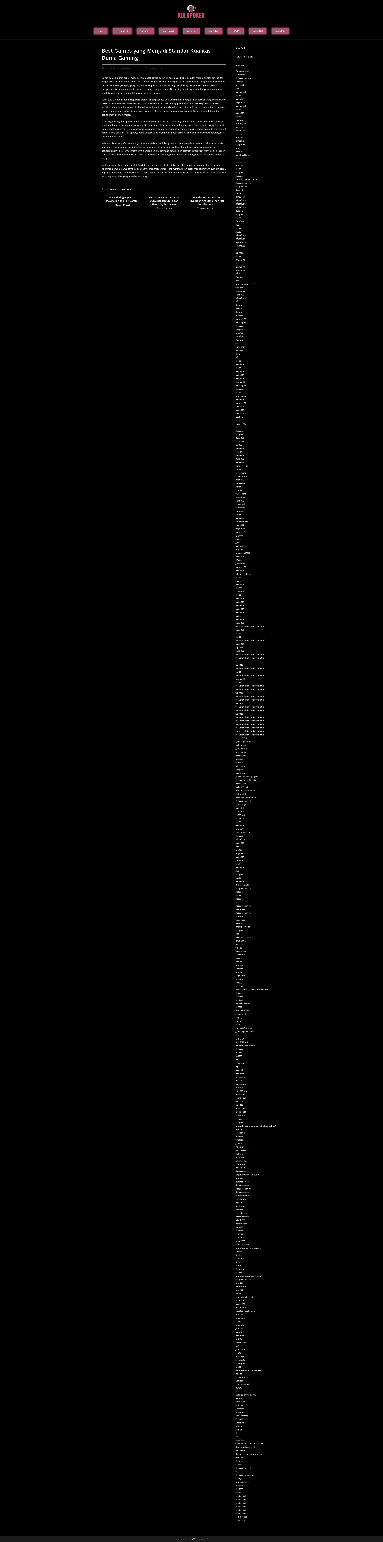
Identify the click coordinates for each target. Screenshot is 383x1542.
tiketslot (239, 1457)
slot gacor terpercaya (244, 1475)
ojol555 (238, 1056)
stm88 (238, 822)
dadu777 (239, 280)
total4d (238, 1052)
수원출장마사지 (242, 1038)
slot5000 (239, 1489)
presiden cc (240, 1077)
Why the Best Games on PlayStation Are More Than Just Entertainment (206, 201)
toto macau (240, 396)
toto (237, 148)
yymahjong (240, 1063)
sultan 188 (240, 158)
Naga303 (239, 958)
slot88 (238, 109)
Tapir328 (239, 252)
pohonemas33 (241, 1307)
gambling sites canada (245, 1031)
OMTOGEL (240, 1234)
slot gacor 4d (241, 186)
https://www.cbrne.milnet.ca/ (248, 1276)
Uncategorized (156, 68)
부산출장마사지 (242, 1042)
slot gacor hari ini (243, 183)
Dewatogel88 (241, 1440)
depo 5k (239, 210)
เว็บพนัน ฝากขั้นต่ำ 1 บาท (246, 179)
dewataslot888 (242, 1171)
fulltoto (238, 1251)
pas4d (238, 878)
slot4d (238, 116)
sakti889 (239, 1000)
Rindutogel (240, 1164)
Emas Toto (240, 920)
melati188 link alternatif (245, 797)
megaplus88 (240, 951)
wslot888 (239, 1178)
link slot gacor (241, 134)
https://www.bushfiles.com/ (247, 1174)
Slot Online (240, 1520)
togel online (240, 85)
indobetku (240, 1167)
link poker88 (240, 818)
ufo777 (238, 1059)
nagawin (239, 1332)
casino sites (240, 1097)
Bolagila (238, 1426)
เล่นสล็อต (239, 333)
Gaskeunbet (240, 1422)
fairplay (238, 1017)
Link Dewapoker (242, 1384)
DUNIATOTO (240, 1115)
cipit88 (238, 95)
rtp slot (238, 1373)
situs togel (240, 74)
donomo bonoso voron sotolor (249, 1454)
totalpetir (239, 1139)
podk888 (239, 350)
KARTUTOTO (241, 1112)
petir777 (239, 944)
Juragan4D (240, 563)
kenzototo (240, 954)
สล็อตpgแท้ (240, 197)
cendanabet (240, 1496)
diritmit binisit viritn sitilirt (246, 1447)
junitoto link (240, 794)
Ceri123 (238, 444)
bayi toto (239, 88)
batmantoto (240, 1286)
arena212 (239, 406)
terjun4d (239, 1398)
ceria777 (239, 1230)
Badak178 (239, 438)
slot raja (239, 1461)
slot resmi (239, 1300)
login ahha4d (241, 1223)
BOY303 (238, 1265)
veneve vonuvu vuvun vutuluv (249, 1443)
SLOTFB (238, 1007)
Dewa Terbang (241, 1415)
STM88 (238, 560)
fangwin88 (240, 102)
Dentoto (239, 1255)
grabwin (239, 1153)
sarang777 (240, 1241)
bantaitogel (240, 92)
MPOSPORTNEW (242, 1150)
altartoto (239, 81)
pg (236, 1066)
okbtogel (239, 968)
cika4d (238, 1352)
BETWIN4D (240, 1157)
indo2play (239, 1146)
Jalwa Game (240, 940)
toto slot (239, 137)
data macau (240, 1450)
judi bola (239, 417)
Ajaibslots (239, 1408)
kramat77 (239, 525)
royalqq (238, 1080)
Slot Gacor (240, 591)
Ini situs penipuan (243, 574)
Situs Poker (240, 979)
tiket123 (239, 1070)
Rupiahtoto (240, 1199)
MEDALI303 (240, 1342)
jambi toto (240, 1318)
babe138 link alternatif (245, 1311)
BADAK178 (240, 259)
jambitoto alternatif (244, 1297)
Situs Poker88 (241, 1377)
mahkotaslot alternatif (245, 790)
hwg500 (238, 850)
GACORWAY (240, 483)
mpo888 (239, 1104)
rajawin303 (240, 1220)
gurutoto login (241, 465)
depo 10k (239, 1101)
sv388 (238, 217)
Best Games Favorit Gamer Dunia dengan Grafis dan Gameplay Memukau (164, 201)
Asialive (238, 1429)
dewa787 (239, 305)
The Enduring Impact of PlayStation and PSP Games (121, 199)
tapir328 (239, 647)
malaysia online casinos (245, 1394)
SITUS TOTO (240, 811)
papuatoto (240, 808)
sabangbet (240, 1363)
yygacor (239, 1119)
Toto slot (239, 860)
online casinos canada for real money (251, 989)
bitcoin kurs (240, 766)
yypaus (238, 1143)
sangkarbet (240, 144)
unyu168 (239, 1290)
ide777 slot (240, 815)
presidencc (240, 1094)
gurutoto (239, 511)
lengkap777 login (242, 926)
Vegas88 (239, 1419)
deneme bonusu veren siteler (248, 1370)
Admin (109, 68)
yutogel (238, 947)
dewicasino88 (241, 755)
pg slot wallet (241, 242)
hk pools (239, 853)
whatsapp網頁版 (242, 553)
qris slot (239, 972)
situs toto (239, 993)
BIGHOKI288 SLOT (243, 937)
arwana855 (240, 245)
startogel (239, 1209)
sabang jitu (240, 1360)
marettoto (240, 773)
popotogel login (242, 155)
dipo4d (238, 1129)
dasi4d (177, 77)
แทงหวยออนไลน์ (242, 832)
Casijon (238, 193)
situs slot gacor (242, 1244)
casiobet (239, 1405)
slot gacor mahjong (244, 78)
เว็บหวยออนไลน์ (242, 71)
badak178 (239, 99)
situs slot (239, 762)
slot (237, 225)
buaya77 (239, 759)
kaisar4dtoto (241, 1213)
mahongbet (240, 123)
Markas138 (240, 1304)
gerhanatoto (241, 748)
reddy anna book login (245, 1045)
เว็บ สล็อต (239, 221)
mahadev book (242, 1010)
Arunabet (239, 1412)
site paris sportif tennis (245, 780)
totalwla (239, 1136)
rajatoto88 (240, 909)
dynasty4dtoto (242, 1216)
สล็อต (237, 273)
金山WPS (239, 535)
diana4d (239, 190)
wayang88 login (242, 1482)
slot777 (238, 588)
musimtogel (240, 1160)
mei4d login (240, 783)
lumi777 (239, 1345)
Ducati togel (240, 804)
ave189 (238, 451)
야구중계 (239, 1087)
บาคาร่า (238, 846)
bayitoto (239, 151)
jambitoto (239, 1325)
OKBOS (238, 1338)
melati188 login (242, 787)
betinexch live (241, 521)
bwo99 (238, 864)
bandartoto (240, 1084)
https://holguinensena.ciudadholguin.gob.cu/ (255, 1126)
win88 (238, 1367)
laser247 (239, 996)
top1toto (239, 965)
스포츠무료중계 (242, 885)
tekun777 (239, 1073)
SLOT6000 (239, 441)
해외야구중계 (241, 738)
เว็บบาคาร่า (240, 347)
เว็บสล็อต (239, 120)
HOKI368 (239, 986)
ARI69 (238, 1293)
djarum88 (239, 961)
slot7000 (239, 1024)
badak (238, 616)
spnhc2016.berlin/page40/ (247, 776)
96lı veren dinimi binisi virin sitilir (249, 626)
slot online (240, 1269)
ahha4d (238, 1021)
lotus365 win (241, 1091)
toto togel (239, 1356)
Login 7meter (241, 975)
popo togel (240, 127)
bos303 (238, 982)
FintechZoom (241, 476)
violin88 (238, 1464)
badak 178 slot (241, 424)
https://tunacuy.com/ (245, 284)
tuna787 (239, 315)
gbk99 (238, 542)
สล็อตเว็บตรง (240, 130)
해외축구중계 (241, 1517)
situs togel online (243, 1195)
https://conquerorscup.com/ (248, 1248)
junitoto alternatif (243, 741)
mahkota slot (241, 745)
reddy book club (242, 1003)
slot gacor (239, 172)
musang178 (240, 319)
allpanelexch (241, 1014)
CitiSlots (239, 1380)
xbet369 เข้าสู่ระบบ (243, 1028)
